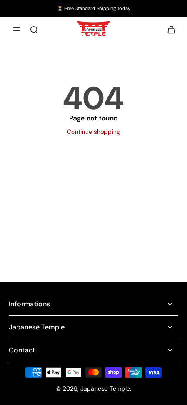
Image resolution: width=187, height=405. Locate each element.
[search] (33, 29)
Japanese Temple (105, 388)
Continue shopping (93, 132)
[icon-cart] (168, 29)
